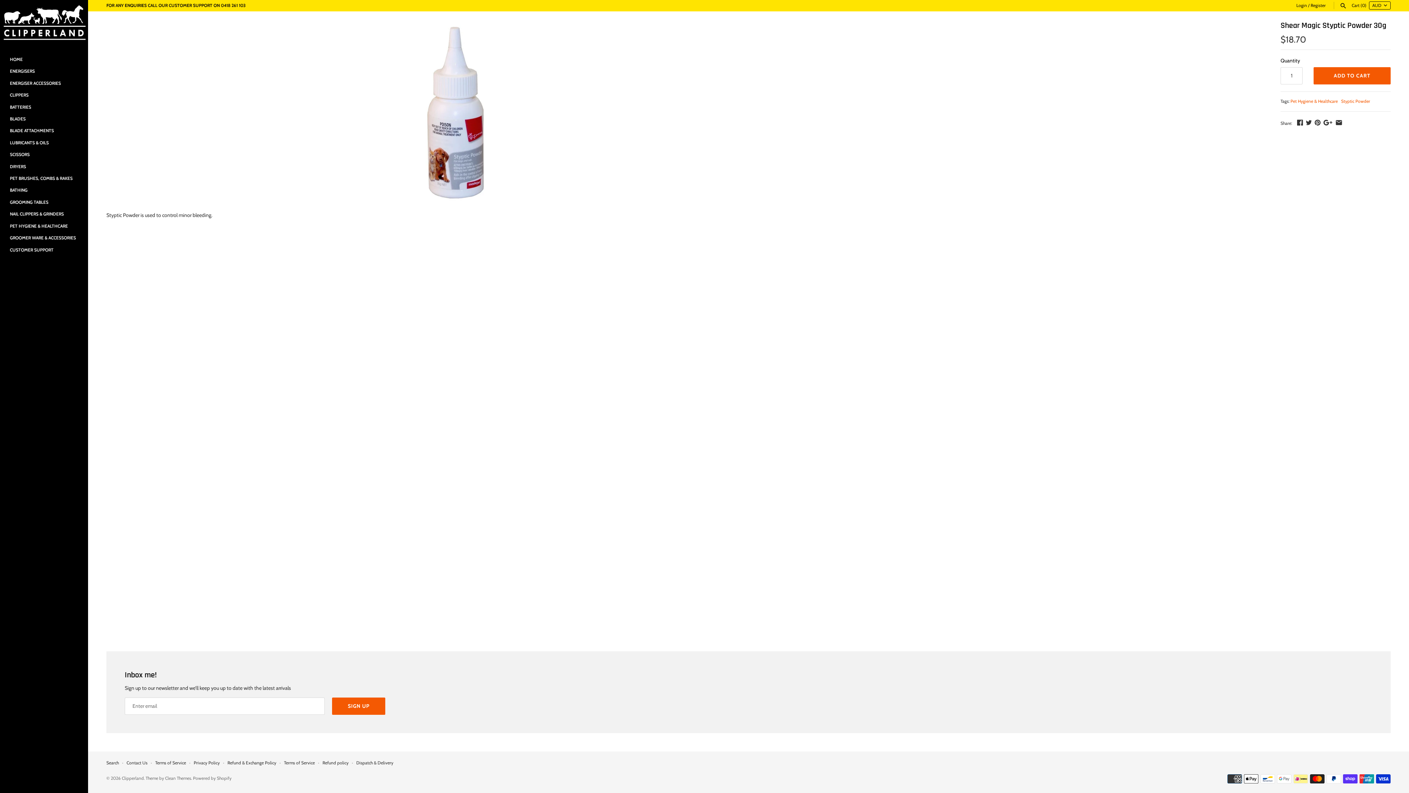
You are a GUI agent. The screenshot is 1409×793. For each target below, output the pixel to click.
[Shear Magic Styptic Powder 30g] (452, 112)
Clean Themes (178, 778)
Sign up (358, 706)
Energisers (22, 71)
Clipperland (133, 778)
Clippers (19, 95)
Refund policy (336, 762)
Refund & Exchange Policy (251, 762)
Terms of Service (170, 762)
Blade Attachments (32, 130)
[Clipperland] (44, 23)
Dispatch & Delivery (374, 762)
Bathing (19, 190)
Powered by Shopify (212, 778)
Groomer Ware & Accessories (43, 237)
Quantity (1290, 60)
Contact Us (137, 762)
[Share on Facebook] (1300, 122)
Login (1301, 5)
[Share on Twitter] (1309, 122)
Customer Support (32, 250)
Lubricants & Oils (29, 142)
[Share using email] (1339, 122)
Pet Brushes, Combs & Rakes (41, 178)
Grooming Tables (29, 202)
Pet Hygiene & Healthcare (39, 226)
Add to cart (1352, 75)
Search (112, 762)
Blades (18, 119)
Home (16, 59)
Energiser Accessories (35, 83)
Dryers (18, 166)
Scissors (20, 154)
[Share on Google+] (1328, 122)
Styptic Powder (1355, 101)
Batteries (20, 107)
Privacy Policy (207, 762)
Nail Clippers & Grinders (37, 214)
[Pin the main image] (1318, 122)
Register (1318, 5)
